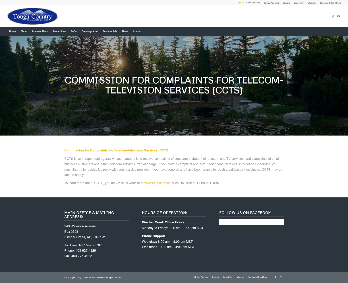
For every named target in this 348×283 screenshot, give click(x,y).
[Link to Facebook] (333, 16)
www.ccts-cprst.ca (157, 182)
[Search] (338, 31)
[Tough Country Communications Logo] (32, 16)
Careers (286, 2)
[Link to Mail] (338, 16)
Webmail (312, 2)
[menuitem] (271, 3)
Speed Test (299, 2)
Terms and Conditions (330, 2)
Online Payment (271, 2)
